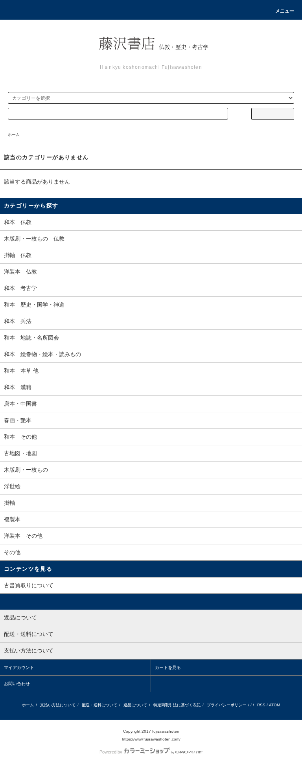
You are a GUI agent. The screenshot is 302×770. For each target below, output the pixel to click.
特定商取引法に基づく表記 (177, 705)
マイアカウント (19, 667)
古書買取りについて (28, 585)
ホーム (14, 134)
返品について (135, 705)
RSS (261, 705)
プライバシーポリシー (226, 705)
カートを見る (168, 667)
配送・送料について (99, 705)
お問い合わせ (17, 683)
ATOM (274, 705)
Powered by (110, 752)
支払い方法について (58, 705)
